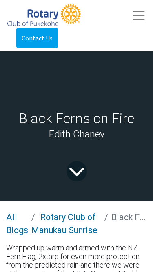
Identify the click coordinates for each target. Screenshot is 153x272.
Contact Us (37, 38)
